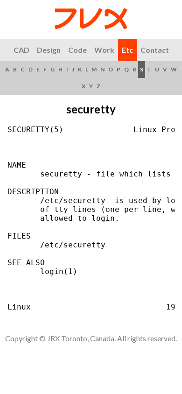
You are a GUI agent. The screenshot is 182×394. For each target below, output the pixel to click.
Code (77, 49)
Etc (127, 49)
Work (104, 49)
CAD (21, 49)
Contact (154, 49)
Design (49, 49)
